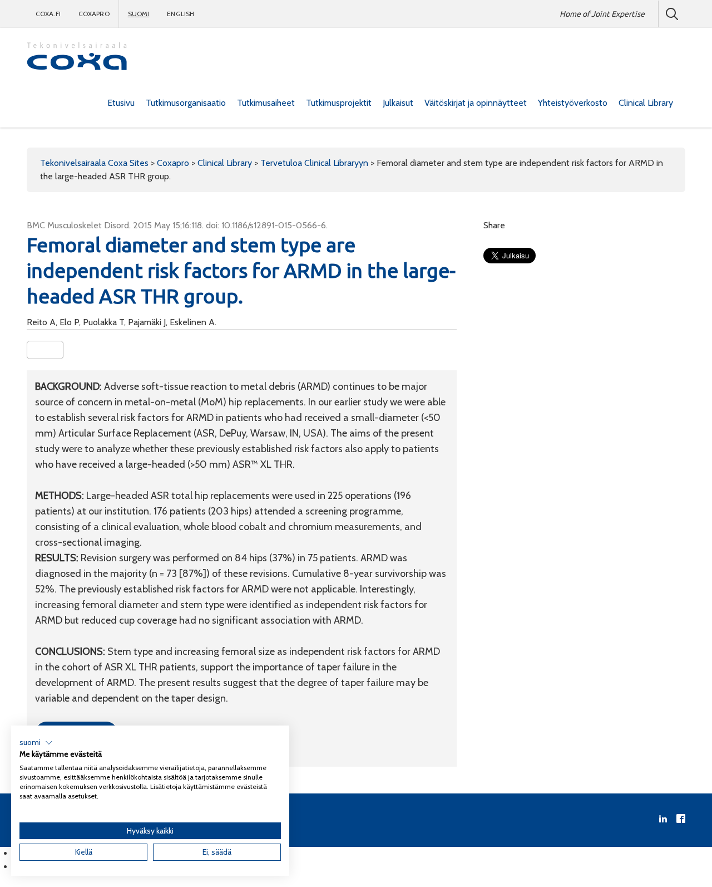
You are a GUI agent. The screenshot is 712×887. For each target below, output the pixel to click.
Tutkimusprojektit (339, 102)
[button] (36, 742)
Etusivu (121, 102)
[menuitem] (121, 103)
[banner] (77, 57)
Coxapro (94, 13)
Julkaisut (398, 102)
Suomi (139, 13)
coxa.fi (48, 13)
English (180, 13)
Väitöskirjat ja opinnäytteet (475, 102)
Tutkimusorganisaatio (186, 102)
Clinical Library (646, 102)
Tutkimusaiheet (266, 102)
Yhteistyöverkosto (572, 102)
